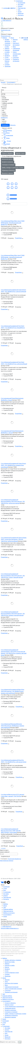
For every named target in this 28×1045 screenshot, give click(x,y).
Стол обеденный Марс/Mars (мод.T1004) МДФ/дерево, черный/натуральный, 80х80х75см (12, 257)
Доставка (20, 4)
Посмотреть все (5, 30)
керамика (5, 116)
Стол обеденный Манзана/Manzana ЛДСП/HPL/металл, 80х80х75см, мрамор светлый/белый (12, 725)
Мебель (4, 38)
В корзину (11, 238)
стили (11, 8)
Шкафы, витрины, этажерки (7, 41)
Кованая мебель (8, 909)
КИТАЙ (4, 98)
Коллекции (6, 886)
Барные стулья (20, 153)
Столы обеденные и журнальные (11, 156)
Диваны (7, 48)
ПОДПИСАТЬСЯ (5, 856)
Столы (6, 57)
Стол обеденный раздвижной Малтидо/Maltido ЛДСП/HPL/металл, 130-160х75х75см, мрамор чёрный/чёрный (13, 613)
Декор (12, 38)
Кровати (7, 55)
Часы (14, 41)
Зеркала (15, 39)
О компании (19, 1)
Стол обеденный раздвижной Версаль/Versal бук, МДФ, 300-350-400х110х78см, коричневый (11, 830)
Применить (5, 125)
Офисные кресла (8, 911)
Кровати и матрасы (7, 162)
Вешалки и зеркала (7, 173)
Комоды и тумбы (10, 965)
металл (4, 121)
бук (3, 110)
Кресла (7, 54)
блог (14, 8)
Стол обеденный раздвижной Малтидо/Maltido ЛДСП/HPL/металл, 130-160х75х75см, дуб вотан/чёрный (13, 501)
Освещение (9, 135)
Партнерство (22, 8)
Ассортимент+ (7, 914)
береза (4, 108)
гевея (3, 112)
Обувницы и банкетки (8, 170)
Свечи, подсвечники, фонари (17, 53)
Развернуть (4, 117)
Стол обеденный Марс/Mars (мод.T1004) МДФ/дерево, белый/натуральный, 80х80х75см (12, 222)
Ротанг (9, 141)
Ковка (8, 138)
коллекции (6, 8)
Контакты (21, 15)
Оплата (20, 6)
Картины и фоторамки (11, 983)
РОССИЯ (4, 101)
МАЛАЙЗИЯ (5, 100)
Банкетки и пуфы (10, 962)
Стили (5, 888)
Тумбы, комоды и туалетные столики (12, 167)
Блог (19, 10)
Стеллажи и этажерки (8, 165)
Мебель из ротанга (9, 913)
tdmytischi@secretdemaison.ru (10, 928)
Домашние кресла (7, 159)
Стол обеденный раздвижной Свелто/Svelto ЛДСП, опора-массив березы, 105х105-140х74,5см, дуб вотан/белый (13, 539)
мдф (3, 119)
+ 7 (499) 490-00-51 (6, 20)
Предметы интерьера (11, 992)
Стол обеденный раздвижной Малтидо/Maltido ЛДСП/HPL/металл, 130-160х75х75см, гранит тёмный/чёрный (13, 575)
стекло (4, 123)
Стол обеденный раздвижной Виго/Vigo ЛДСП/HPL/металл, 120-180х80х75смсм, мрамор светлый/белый (12, 691)
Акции (20, 11)
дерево (4, 114)
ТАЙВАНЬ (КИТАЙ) (7, 103)
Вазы (14, 46)
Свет (4, 907)
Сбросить (13, 125)
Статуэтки (16, 57)
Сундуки (7, 64)
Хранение (7, 66)
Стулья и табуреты (7, 153)
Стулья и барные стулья (7, 61)
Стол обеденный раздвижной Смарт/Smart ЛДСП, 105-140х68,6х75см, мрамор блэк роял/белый (13, 465)
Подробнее (18, 238)
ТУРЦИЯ (4, 105)
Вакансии (20, 13)
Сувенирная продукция (11, 987)
